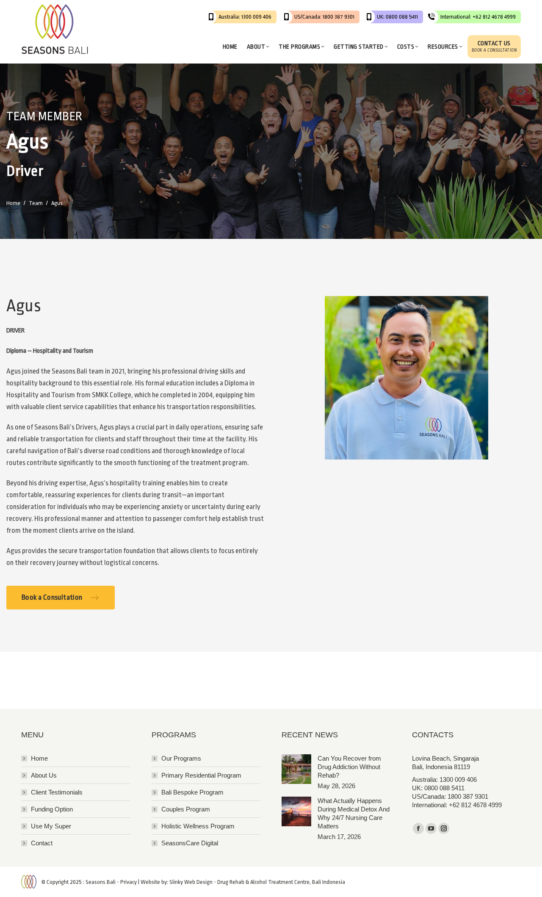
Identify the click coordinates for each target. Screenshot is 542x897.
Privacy (128, 882)
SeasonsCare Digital (189, 843)
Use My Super (51, 826)
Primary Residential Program (201, 775)
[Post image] (296, 769)
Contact (42, 843)
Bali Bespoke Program (192, 792)
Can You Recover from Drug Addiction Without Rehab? (349, 767)
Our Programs (181, 758)
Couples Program (185, 809)
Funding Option (52, 809)
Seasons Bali (101, 882)
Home (39, 758)
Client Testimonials (57, 792)
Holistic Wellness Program (198, 826)
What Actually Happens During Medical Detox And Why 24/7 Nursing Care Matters (354, 813)
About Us (44, 775)
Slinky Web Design (191, 882)
